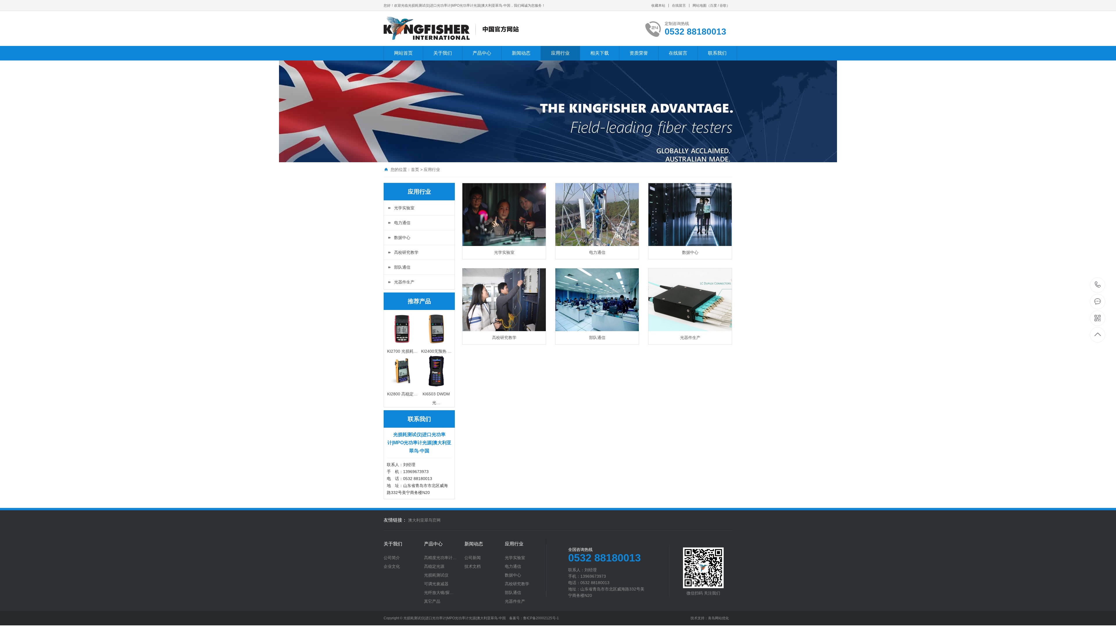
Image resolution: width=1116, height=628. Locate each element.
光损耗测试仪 (436, 575)
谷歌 (723, 5)
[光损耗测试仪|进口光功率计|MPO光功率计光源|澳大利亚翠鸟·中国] (454, 28)
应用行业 (560, 53)
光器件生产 (404, 282)
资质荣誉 (638, 53)
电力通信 (402, 222)
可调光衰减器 (436, 584)
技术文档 (472, 566)
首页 (415, 169)
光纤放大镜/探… (439, 592)
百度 (713, 5)
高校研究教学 (406, 252)
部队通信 (402, 267)
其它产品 (432, 601)
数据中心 (402, 237)
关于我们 (442, 53)
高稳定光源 (434, 566)
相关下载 (599, 53)
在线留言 (679, 5)
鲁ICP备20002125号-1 (541, 618)
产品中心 (482, 53)
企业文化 (392, 566)
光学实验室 (404, 208)
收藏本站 (658, 5)
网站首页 (403, 53)
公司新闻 (472, 558)
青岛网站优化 (718, 618)
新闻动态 (521, 53)
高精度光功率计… (440, 558)
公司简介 (392, 558)
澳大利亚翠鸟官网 (424, 520)
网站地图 (700, 5)
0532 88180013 (1098, 285)
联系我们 (717, 53)
